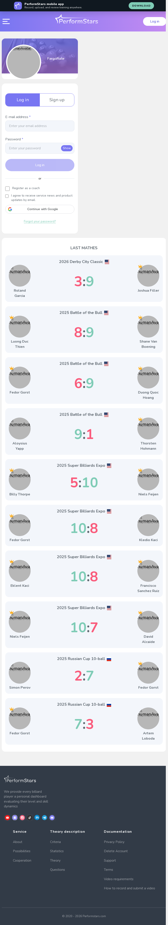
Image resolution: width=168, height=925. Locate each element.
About (17, 842)
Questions (57, 870)
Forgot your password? (40, 221)
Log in (154, 21)
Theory (55, 860)
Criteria (55, 842)
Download (141, 5)
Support (110, 860)
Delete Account (116, 851)
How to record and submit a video (129, 888)
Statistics (57, 851)
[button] (39, 209)
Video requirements (118, 879)
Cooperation (22, 860)
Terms (108, 870)
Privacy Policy (114, 842)
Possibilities (21, 851)
